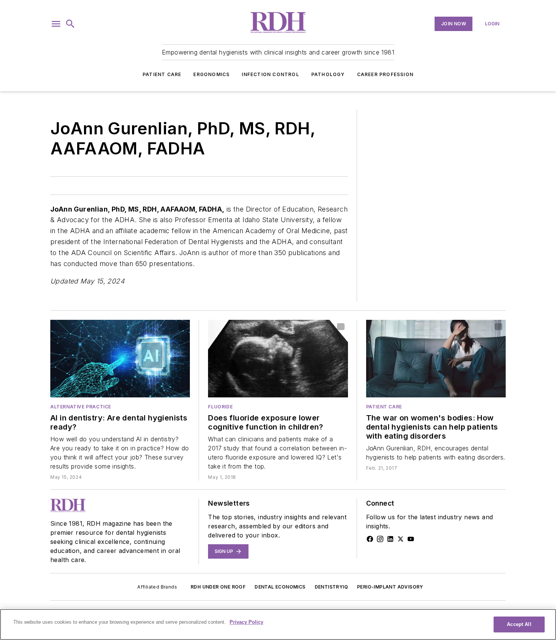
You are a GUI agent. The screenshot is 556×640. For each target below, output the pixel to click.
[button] (56, 24)
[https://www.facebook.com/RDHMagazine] (370, 539)
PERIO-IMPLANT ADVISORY (390, 587)
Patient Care (162, 74)
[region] (278, 624)
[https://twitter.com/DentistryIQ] (400, 539)
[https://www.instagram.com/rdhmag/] (380, 539)
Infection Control (270, 74)
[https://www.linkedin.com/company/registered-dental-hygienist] (390, 539)
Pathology (328, 74)
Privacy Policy (246, 622)
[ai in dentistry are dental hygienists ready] (120, 358)
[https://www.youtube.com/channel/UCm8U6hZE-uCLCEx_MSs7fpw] (411, 539)
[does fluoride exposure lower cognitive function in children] (278, 358)
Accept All (519, 624)
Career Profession (385, 74)
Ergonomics (211, 74)
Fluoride (220, 407)
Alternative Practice (80, 407)
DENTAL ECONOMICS (280, 587)
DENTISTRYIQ (331, 587)
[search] (70, 24)
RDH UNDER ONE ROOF (218, 587)
